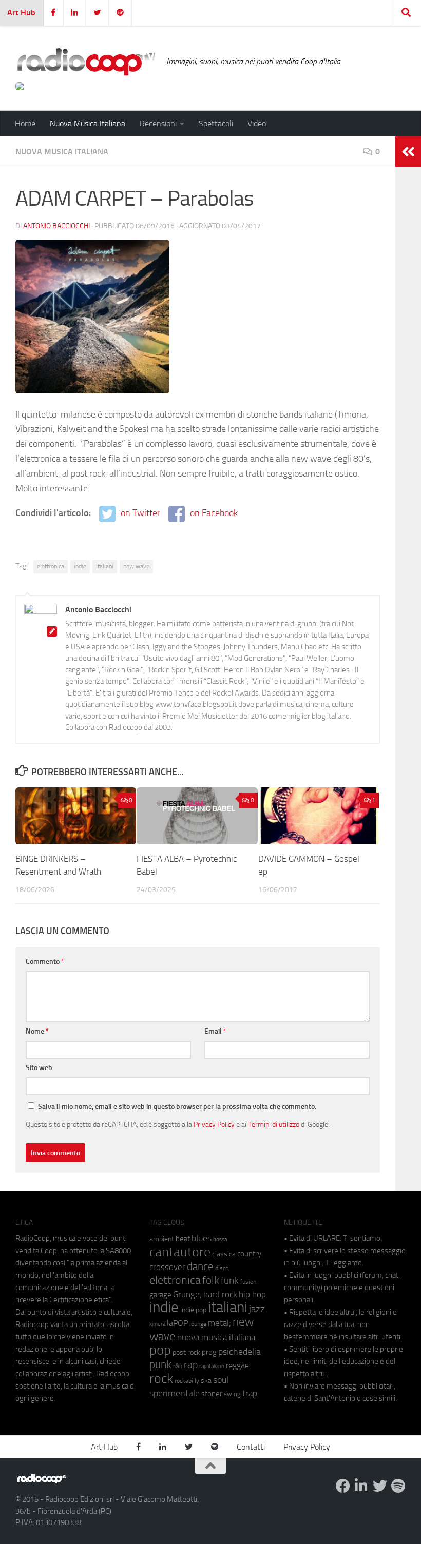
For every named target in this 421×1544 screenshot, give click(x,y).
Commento (45, 961)
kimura (157, 1324)
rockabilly (187, 1380)
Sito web (39, 1067)
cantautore (179, 1252)
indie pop (193, 1309)
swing (232, 1394)
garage (160, 1294)
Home (25, 123)
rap (191, 1365)
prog (209, 1352)
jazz (257, 1309)
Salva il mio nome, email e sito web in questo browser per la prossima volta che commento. (177, 1106)
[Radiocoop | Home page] (85, 61)
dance (200, 1266)
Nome (37, 1031)
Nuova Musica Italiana (87, 123)
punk (160, 1364)
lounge (197, 1324)
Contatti (251, 1447)
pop (160, 1350)
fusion (248, 1281)
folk (210, 1280)
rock (161, 1379)
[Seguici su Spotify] (398, 1486)
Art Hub (21, 12)
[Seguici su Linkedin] (361, 1486)
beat (183, 1238)
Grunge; (187, 1294)
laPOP (177, 1323)
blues (202, 1238)
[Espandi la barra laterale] (408, 151)
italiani (104, 566)
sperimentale (174, 1393)
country (249, 1253)
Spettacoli (216, 123)
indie (80, 566)
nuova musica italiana (216, 1337)
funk (230, 1280)
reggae (237, 1365)
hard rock (220, 1294)
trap (249, 1393)
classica (224, 1254)
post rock (186, 1352)
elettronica (50, 566)
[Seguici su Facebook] (343, 1486)
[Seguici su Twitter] (380, 1486)
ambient (161, 1239)
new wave (136, 566)
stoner (211, 1393)
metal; (219, 1323)
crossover (167, 1267)
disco (221, 1268)
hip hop (252, 1294)
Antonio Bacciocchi (56, 226)
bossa (220, 1239)
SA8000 (118, 1250)
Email (215, 1031)
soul (220, 1379)
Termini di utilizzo (273, 1124)
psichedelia (239, 1351)
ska (206, 1380)
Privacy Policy (214, 1124)
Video (256, 123)
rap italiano (211, 1366)
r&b (177, 1366)
